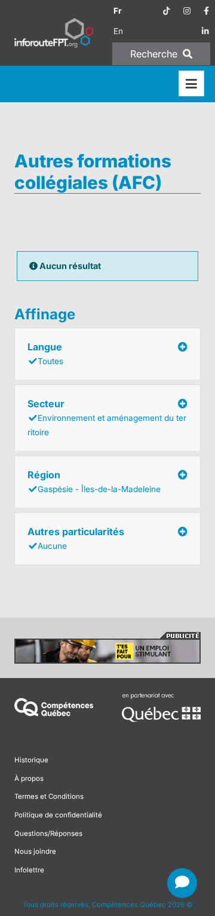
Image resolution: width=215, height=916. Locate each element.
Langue (45, 353)
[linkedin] (205, 31)
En (118, 31)
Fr (117, 11)
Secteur (106, 417)
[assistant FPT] (182, 883)
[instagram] (187, 11)
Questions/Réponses (48, 833)
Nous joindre (35, 851)
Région (94, 481)
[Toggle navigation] (191, 84)
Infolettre (29, 870)
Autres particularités (75, 538)
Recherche (155, 54)
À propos (29, 778)
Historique (31, 760)
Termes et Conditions (49, 796)
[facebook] (206, 11)
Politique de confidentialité (58, 815)
